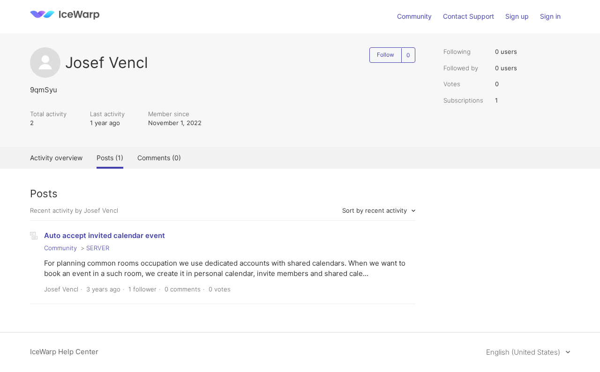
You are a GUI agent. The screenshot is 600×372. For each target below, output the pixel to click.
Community (414, 16)
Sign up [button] (517, 16)
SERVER (97, 248)
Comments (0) (159, 158)
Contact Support (468, 16)
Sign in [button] (550, 16)
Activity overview (56, 158)
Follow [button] (385, 54)
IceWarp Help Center (64, 351)
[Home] (64, 21)
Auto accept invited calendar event (104, 235)
